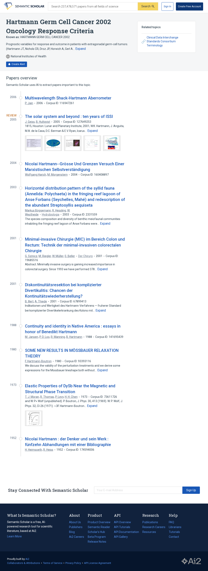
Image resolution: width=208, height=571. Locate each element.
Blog (73, 532)
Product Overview (99, 522)
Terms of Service (52, 563)
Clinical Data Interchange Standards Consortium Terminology (162, 41)
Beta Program (97, 536)
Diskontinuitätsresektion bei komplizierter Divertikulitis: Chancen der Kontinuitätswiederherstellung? (63, 290)
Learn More (14, 536)
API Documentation (126, 532)
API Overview (122, 522)
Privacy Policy (73, 563)
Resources (149, 532)
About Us (75, 522)
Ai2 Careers (76, 537)
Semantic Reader (99, 527)
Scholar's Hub (96, 532)
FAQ (171, 522)
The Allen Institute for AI (191, 561)
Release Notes (97, 541)
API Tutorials (122, 527)
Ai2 (27, 558)
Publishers (75, 527)
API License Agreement (97, 563)
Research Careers (153, 527)
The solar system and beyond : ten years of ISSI (69, 116)
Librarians (175, 527)
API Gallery (121, 536)
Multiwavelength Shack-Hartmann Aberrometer (68, 98)
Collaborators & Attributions (23, 563)
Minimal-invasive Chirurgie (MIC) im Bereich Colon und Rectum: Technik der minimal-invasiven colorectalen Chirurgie (75, 245)
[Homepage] (23, 6)
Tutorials (174, 532)
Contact (174, 536)
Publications (150, 523)
